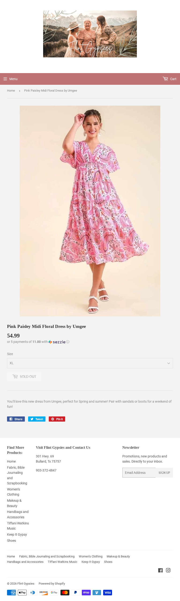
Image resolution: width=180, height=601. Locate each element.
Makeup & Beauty (118, 556)
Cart (172, 79)
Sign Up (164, 473)
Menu (13, 79)
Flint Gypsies (25, 583)
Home (11, 90)
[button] (38, 342)
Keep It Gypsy (17, 534)
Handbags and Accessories (25, 562)
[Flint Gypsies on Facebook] (160, 571)
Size (10, 354)
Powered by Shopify (52, 583)
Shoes (11, 540)
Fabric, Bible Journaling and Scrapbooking (47, 556)
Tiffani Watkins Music (62, 562)
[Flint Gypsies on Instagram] (168, 571)
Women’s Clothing (90, 556)
